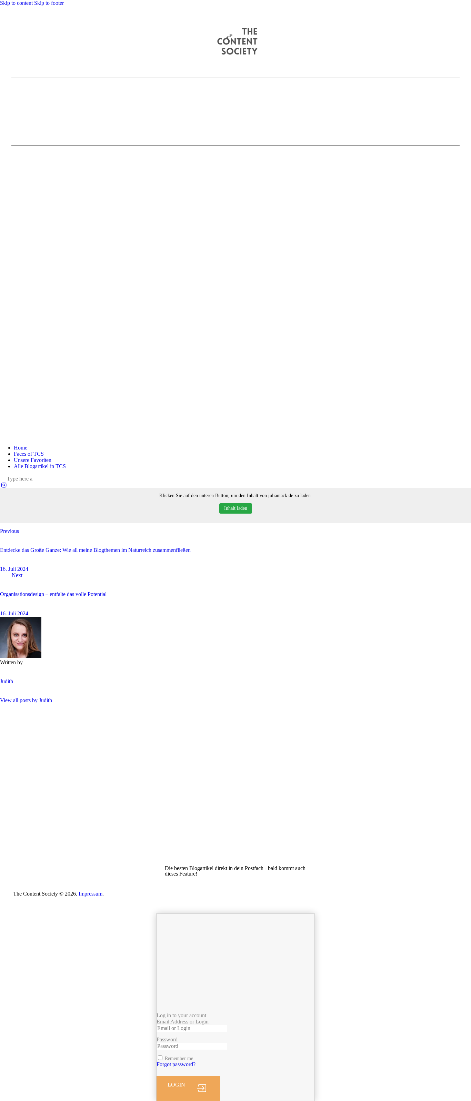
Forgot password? (176, 1064)
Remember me (179, 1058)
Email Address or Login (183, 1021)
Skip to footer (49, 3)
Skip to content (16, 3)
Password (167, 1039)
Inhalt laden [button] (235, 508)
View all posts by (26, 700)
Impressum (90, 894)
